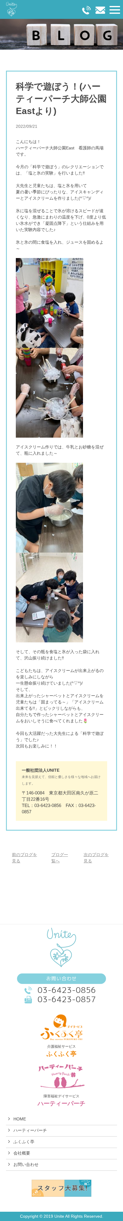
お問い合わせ (26, 1164)
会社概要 (21, 1153)
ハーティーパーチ (30, 1130)
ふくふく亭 (23, 1141)
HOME (19, 1119)
